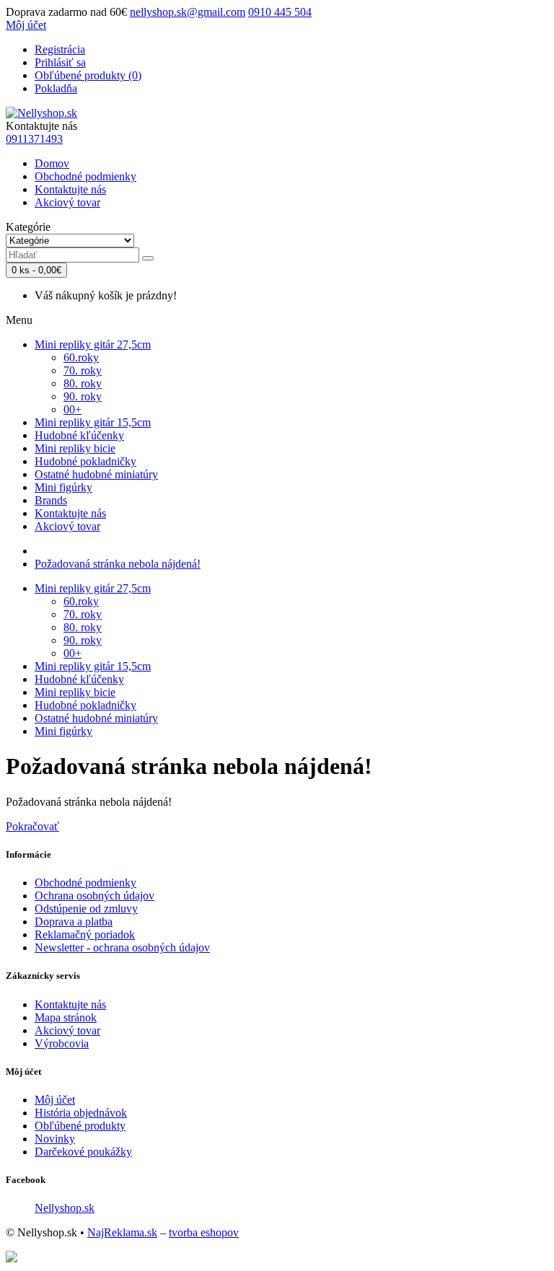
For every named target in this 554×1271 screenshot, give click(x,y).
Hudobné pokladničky (85, 461)
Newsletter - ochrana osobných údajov (122, 947)
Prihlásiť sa (60, 62)
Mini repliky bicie (75, 448)
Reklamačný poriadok (85, 934)
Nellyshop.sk (64, 1208)
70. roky (82, 370)
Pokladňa (56, 88)
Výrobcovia (62, 1043)
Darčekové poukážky (83, 1151)
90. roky (82, 396)
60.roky (81, 357)
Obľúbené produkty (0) (88, 75)
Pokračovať (32, 826)
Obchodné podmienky (85, 176)
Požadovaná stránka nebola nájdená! (118, 564)
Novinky (55, 1139)
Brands (51, 500)
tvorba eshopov (204, 1232)
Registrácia (60, 49)
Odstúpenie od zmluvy (86, 908)
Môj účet (55, 1100)
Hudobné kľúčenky (79, 435)
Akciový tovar (67, 202)
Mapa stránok (66, 1017)
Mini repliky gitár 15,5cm (93, 422)
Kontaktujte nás (70, 189)
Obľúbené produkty (80, 1126)
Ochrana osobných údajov (94, 895)
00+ (72, 409)
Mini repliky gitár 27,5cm (93, 344)
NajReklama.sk (122, 1232)
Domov (52, 163)
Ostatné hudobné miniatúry (96, 474)
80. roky (82, 383)
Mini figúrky (63, 487)
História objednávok (81, 1113)
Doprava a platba (74, 921)
